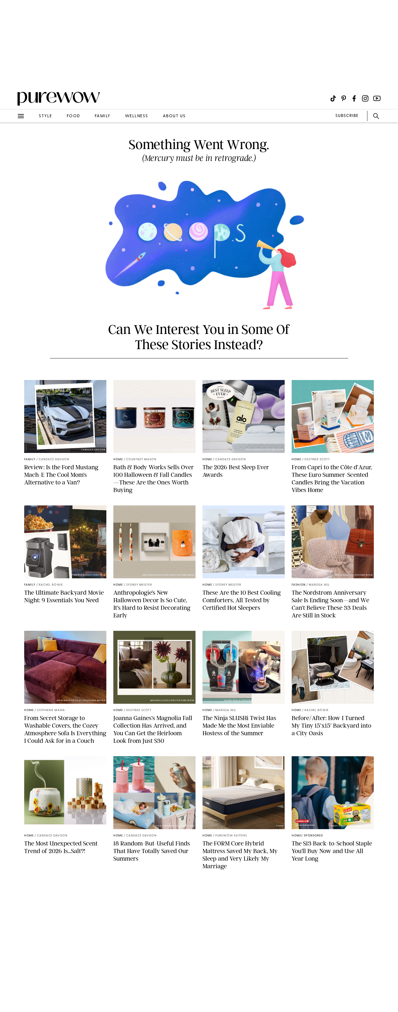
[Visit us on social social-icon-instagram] (365, 98)
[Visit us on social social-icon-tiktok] (333, 98)
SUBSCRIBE (346, 116)
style (45, 116)
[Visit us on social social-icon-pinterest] (344, 98)
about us (174, 116)
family (102, 116)
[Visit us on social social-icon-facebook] (354, 98)
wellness (136, 116)
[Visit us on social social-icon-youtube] (377, 98)
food (73, 116)
